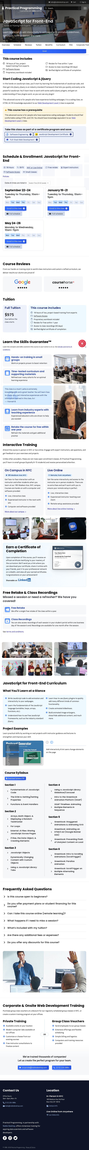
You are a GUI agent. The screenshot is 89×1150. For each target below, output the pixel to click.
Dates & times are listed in (16, 182)
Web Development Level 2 (49, 103)
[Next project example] (51, 742)
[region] (23, 753)
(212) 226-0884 (62, 1067)
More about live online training (60, 508)
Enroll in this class (14, 208)
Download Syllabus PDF (16, 778)
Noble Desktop (9, 1125)
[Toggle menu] (85, 8)
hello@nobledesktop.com (14, 1106)
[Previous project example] (47, 742)
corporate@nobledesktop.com (34, 1067)
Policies (6, 176)
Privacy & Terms (30, 1147)
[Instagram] (10, 1138)
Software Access (13, 171)
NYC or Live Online (41, 25)
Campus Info (53, 1106)
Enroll (45, 51)
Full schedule (14, 213)
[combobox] (62, 8)
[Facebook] (5, 1138)
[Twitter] (15, 1138)
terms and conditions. (15, 631)
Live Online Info (53, 1115)
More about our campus (15, 511)
